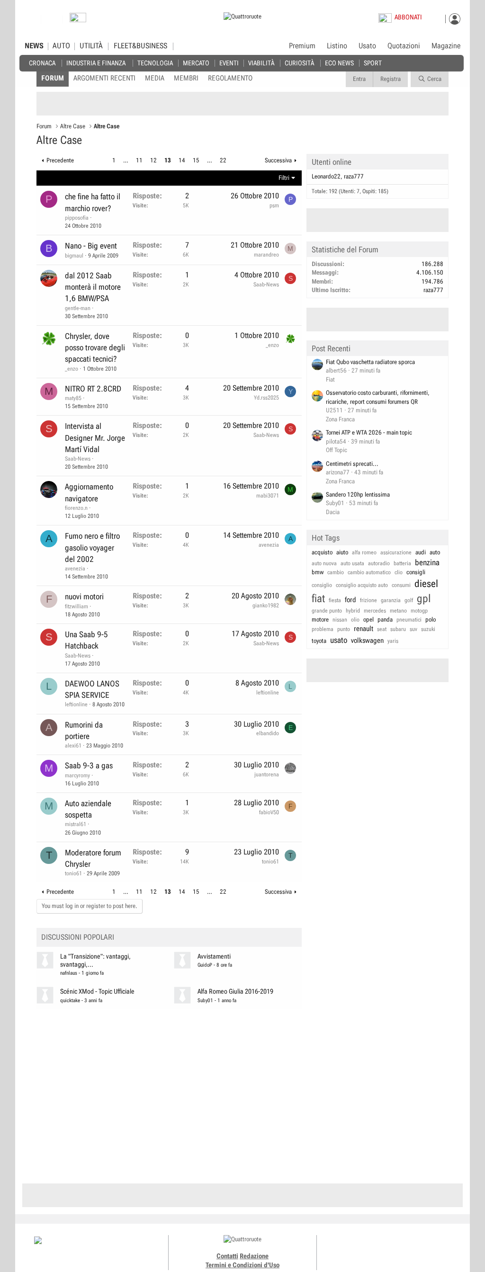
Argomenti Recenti (104, 78)
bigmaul (74, 255)
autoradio (379, 563)
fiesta (335, 600)
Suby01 (205, 1000)
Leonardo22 (326, 176)
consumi (401, 585)
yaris (392, 641)
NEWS (34, 46)
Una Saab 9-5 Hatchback (86, 640)
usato (338, 640)
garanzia (391, 600)
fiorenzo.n (76, 508)
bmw (317, 572)
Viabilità (261, 63)
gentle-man (77, 308)
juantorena (266, 774)
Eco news (339, 63)
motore (320, 619)
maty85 (73, 398)
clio (399, 572)
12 (153, 160)
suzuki (428, 629)
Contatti (227, 1256)
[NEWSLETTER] (78, 20)
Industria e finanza (96, 63)
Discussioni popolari (77, 937)
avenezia (75, 568)
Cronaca (42, 63)
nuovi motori (84, 596)
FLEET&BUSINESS (140, 46)
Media (154, 78)
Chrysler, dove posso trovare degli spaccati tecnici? (95, 347)
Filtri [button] (283, 177)
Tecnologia (155, 63)
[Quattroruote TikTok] (385, 1248)
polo (430, 619)
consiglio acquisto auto (362, 585)
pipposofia (77, 217)
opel (368, 619)
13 (167, 160)
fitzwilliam (76, 606)
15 (196, 160)
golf (408, 600)
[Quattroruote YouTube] (396, 1248)
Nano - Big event (91, 245)
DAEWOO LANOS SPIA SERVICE (92, 689)
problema (322, 629)
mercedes (375, 610)
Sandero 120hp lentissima (358, 494)
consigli (415, 572)
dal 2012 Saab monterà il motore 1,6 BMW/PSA (93, 287)
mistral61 (75, 824)
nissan (339, 619)
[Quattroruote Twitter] (406, 1248)
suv (413, 629)
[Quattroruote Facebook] (364, 1248)
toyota (319, 640)
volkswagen (367, 640)
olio (355, 619)
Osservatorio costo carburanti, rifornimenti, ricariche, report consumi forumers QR (378, 397)
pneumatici (409, 619)
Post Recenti (331, 348)
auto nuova (324, 563)
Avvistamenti (214, 956)
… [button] (125, 160)
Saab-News (266, 284)
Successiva (278, 160)
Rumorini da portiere (84, 730)
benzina (427, 562)
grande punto (327, 610)
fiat (318, 598)
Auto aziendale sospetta (88, 809)
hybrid (353, 610)
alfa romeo (364, 552)
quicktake (70, 1000)
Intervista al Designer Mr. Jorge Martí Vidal (95, 437)
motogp (419, 610)
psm (274, 205)
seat (381, 629)
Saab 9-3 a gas (89, 765)
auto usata (352, 563)
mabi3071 (267, 495)
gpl (424, 598)
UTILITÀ (91, 46)
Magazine (445, 46)
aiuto (342, 552)
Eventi (229, 63)
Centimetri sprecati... (352, 463)
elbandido (267, 733)
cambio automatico (369, 572)
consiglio (322, 585)
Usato (367, 46)
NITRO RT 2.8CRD (93, 388)
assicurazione (396, 552)
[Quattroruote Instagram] (375, 1248)
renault (363, 628)
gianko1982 (265, 605)
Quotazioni (403, 46)
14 (182, 160)
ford (350, 600)
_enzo (71, 368)
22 (223, 160)
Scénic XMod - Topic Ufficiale (97, 991)
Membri (186, 78)
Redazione (254, 1256)
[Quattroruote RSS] (417, 1248)
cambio (335, 572)
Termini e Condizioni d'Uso (242, 1265)
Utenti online (331, 162)
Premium (302, 46)
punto (343, 629)
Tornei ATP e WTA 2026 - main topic (369, 432)
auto (435, 552)
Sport (373, 63)
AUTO (61, 46)
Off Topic (336, 450)
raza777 (354, 176)
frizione (368, 600)
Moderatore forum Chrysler (93, 858)
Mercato (196, 63)
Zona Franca (340, 419)
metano (398, 610)
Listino (337, 46)
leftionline (76, 704)
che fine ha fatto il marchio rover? (92, 202)
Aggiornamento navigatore (89, 492)
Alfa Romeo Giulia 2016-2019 (235, 991)
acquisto (322, 552)
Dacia (333, 512)
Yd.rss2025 (266, 397)
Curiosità (299, 63)
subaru (398, 629)
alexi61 (73, 745)
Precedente (60, 160)
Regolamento (230, 78)
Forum (52, 78)
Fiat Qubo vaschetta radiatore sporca (370, 361)
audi (420, 552)
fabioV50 (269, 812)
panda (385, 619)
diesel (426, 583)
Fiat (330, 379)
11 (139, 160)
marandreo (266, 254)
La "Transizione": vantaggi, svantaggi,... (95, 960)
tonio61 (73, 873)
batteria (402, 563)
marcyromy (77, 775)
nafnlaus (68, 973)
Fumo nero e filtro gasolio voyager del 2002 (92, 547)
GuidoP (205, 965)
